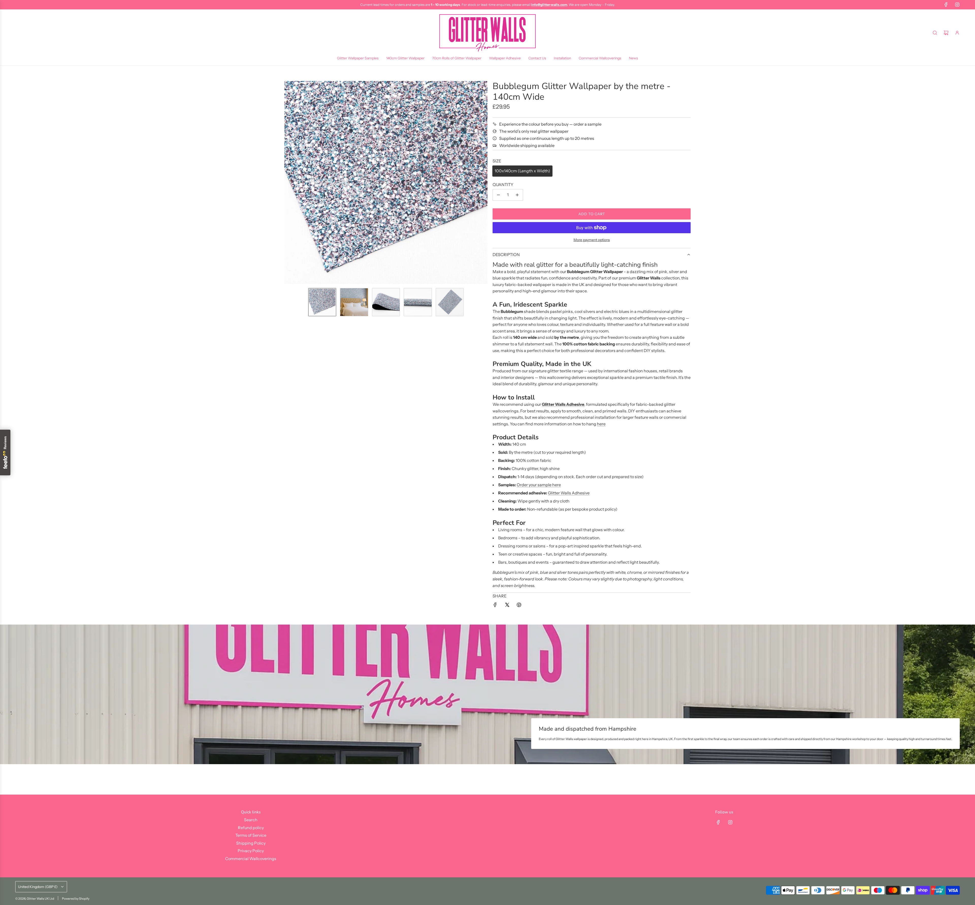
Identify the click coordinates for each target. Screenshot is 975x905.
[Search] (934, 32)
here (601, 423)
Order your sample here (539, 484)
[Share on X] (507, 605)
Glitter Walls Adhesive (569, 492)
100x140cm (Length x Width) (522, 170)
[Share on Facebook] (495, 605)
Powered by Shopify (75, 898)
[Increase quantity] (517, 194)
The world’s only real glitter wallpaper (533, 131)
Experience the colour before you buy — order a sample (550, 124)
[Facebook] (946, 4)
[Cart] (946, 32)
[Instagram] (957, 4)
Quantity (503, 184)
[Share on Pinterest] (519, 605)
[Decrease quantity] (498, 194)
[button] (288, 182)
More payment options (592, 240)
